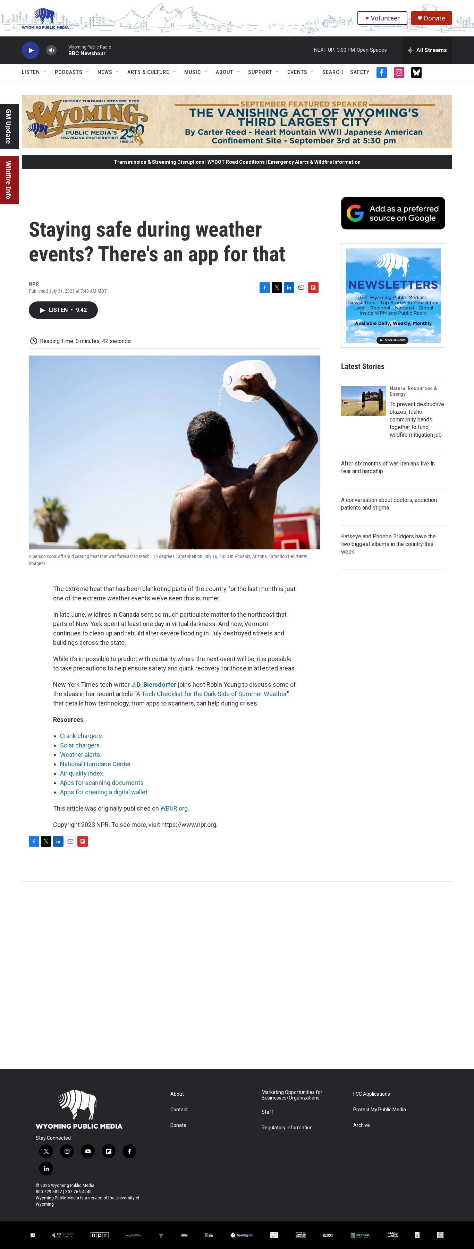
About (224, 72)
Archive (361, 1125)
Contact (179, 1109)
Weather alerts (80, 754)
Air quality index (81, 773)
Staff (267, 1112)
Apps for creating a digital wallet (104, 792)
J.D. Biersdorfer (153, 684)
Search (332, 72)
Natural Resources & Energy (413, 391)
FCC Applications (371, 1094)
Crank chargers (81, 735)
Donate (434, 18)
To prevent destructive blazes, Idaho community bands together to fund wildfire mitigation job (417, 419)
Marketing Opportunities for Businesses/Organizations (292, 1095)
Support (260, 72)
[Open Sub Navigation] (45, 72)
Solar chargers (80, 745)
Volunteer (385, 18)
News (105, 72)
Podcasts (69, 72)
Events (297, 72)
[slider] (62, 50)
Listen (31, 72)
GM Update (9, 126)
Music (192, 72)
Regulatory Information (287, 1127)
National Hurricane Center (95, 764)
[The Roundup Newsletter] (393, 295)
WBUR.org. (174, 808)
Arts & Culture (148, 72)
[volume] (51, 50)
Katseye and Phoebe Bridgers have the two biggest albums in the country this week (388, 544)
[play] (30, 50)
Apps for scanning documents (102, 782)
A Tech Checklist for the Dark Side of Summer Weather (211, 694)
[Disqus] (237, 975)
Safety (360, 72)
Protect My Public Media (379, 1109)
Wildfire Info (9, 180)
